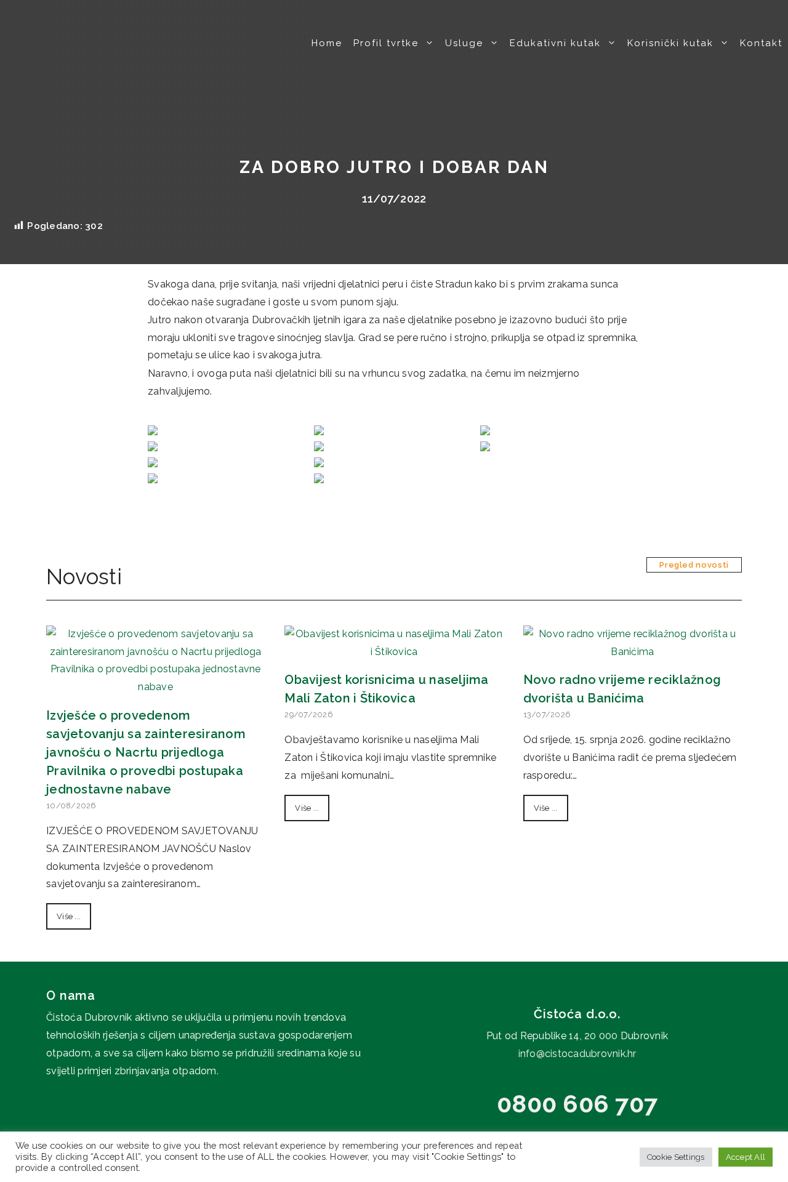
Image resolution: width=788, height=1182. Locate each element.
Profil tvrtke (386, 43)
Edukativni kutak (555, 43)
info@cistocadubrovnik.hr (577, 1053)
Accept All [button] (746, 1157)
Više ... (69, 916)
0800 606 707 (577, 1103)
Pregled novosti (694, 564)
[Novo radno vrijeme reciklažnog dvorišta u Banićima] (632, 651)
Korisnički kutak (670, 43)
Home (327, 43)
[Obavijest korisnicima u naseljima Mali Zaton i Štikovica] (393, 651)
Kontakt (761, 43)
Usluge (464, 43)
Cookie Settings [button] (676, 1157)
